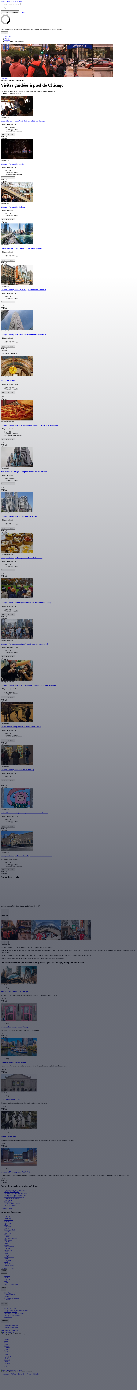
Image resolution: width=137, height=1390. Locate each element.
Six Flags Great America (11, 1192)
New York (7, 1216)
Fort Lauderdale (9, 1257)
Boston (6, 1231)
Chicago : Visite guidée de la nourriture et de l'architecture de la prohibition (29, 425)
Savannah (7, 1253)
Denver (6, 1255)
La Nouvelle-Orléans (10, 1238)
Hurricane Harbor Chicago (12, 1198)
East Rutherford (9, 1265)
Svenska (6, 1365)
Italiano (6, 1354)
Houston (7, 1236)
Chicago (6, 1221)
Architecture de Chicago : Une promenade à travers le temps (24, 472)
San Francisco (8, 1220)
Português (7, 1360)
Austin (6, 1262)
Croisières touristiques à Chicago (14, 1197)
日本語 (6, 1358)
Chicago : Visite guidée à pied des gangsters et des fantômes (23, 290)
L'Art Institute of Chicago (12, 1203)
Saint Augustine (9, 1247)
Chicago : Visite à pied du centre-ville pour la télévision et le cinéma (26, 856)
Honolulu (7, 1235)
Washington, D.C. (9, 1230)
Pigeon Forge (8, 1250)
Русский (7, 1363)
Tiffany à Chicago (8, 380)
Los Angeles (8, 1223)
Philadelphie (8, 1240)
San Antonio (8, 1233)
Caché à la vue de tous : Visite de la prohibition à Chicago (23, 121)
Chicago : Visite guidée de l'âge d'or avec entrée (19, 516)
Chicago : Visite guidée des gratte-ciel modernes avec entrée (23, 334)
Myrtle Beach (8, 1263)
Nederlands (7, 1356)
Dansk (6, 1344)
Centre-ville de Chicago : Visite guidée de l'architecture (21, 248)
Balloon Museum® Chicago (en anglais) (16, 1195)
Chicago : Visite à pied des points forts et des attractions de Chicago (26, 602)
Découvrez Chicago (7, 1208)
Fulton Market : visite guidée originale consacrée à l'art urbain (24, 813)
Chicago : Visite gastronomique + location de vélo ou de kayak (24, 644)
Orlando (6, 1228)
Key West (7, 1248)
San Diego (7, 1226)
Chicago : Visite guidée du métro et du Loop (17, 770)
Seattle (6, 1243)
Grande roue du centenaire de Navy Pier (16, 1190)
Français (6, 1351)
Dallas (6, 1258)
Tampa (6, 1252)
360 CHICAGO (9, 1200)
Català (6, 1341)
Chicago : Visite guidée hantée (12, 164)
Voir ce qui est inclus (7, 134)
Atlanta (6, 1245)
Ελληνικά (7, 1347)
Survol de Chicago (9, 1205)
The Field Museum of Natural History (15, 1193)
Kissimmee (7, 1260)
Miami (6, 1225)
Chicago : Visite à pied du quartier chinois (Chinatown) (22, 558)
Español (6, 1349)
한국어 (6, 1353)
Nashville (7, 1241)
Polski (6, 1361)
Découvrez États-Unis (7, 1268)
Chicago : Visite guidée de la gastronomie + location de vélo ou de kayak (28, 685)
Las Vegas (7, 1218)
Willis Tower (8, 1202)
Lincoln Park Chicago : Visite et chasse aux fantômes (21, 727)
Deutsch (6, 1346)
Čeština (6, 1342)
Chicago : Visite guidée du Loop (13, 207)
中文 (5, 1367)
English (6, 1339)
